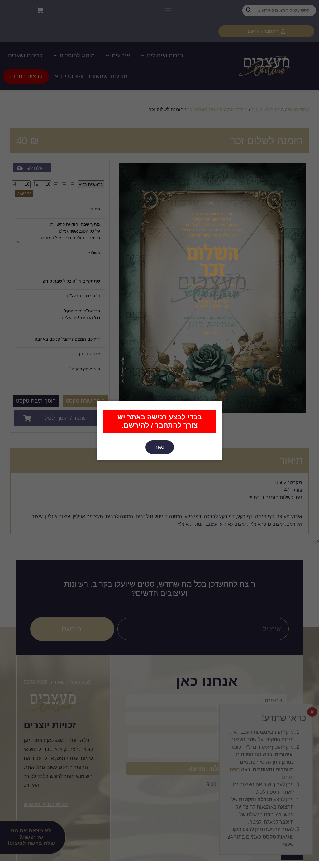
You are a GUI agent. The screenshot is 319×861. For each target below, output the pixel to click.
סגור (159, 447)
